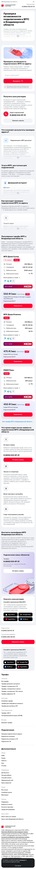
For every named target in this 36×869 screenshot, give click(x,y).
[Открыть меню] (34, 2)
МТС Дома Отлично (12, 314)
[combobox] (18, 75)
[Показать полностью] (18, 36)
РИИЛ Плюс (8, 370)
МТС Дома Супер (11, 257)
